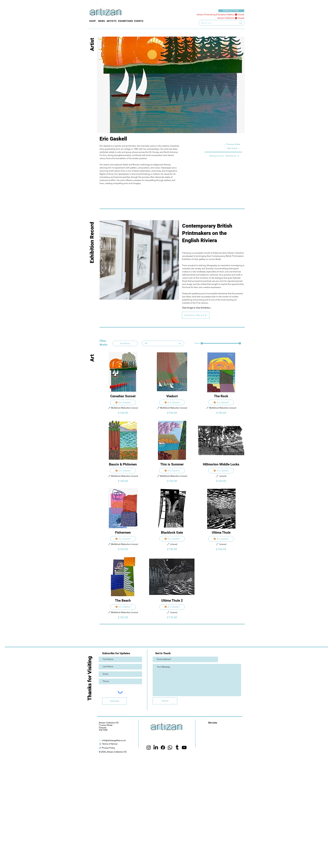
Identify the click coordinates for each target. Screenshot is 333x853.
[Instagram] (148, 747)
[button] (195, 315)
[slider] (202, 343)
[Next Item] (174, 260)
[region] (123, 385)
